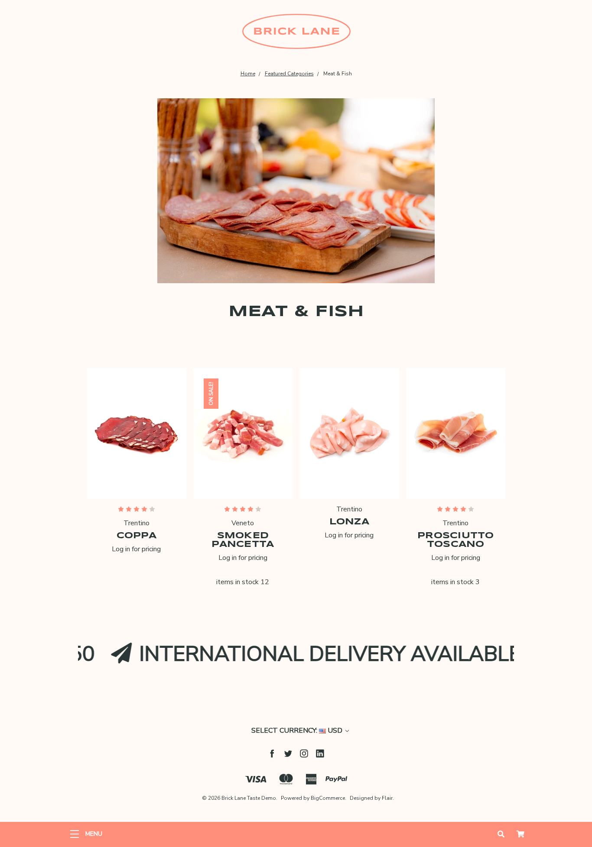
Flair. (388, 798)
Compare (133, 457)
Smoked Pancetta (242, 540)
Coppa (136, 536)
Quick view (136, 433)
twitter (288, 753)
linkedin (320, 753)
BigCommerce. (328, 798)
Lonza (349, 522)
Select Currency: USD (297, 730)
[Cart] (520, 834)
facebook (271, 753)
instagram (304, 753)
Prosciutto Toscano (455, 540)
